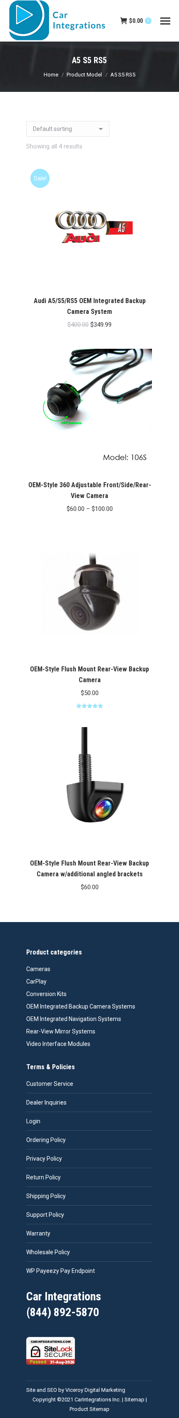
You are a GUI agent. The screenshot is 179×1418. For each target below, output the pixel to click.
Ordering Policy (46, 1140)
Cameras (38, 969)
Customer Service (49, 1083)
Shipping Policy (46, 1196)
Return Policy (43, 1177)
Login (33, 1121)
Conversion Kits (46, 994)
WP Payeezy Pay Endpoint (60, 1271)
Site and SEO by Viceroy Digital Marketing (75, 1390)
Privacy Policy (44, 1158)
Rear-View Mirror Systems (60, 1031)
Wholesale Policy (48, 1252)
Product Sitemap (89, 1409)
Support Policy (45, 1214)
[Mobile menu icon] (165, 21)
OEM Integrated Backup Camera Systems (80, 1006)
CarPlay (36, 981)
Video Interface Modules (58, 1044)
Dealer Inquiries (46, 1102)
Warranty (38, 1233)
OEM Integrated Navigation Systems (73, 1019)
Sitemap (134, 1399)
